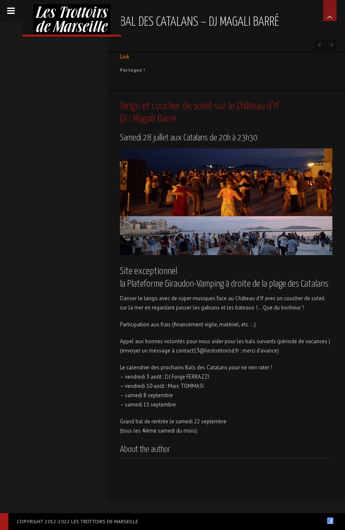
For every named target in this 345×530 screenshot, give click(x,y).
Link (124, 56)
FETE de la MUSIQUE (320, 45)
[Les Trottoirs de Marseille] (71, 17)
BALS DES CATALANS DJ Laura (331, 45)
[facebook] (330, 520)
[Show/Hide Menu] (11, 11)
